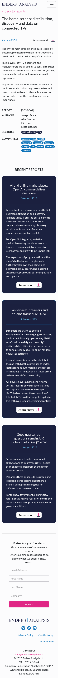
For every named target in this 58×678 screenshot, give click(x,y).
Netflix (40, 146)
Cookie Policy (45, 634)
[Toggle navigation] (51, 4)
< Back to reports (14, 11)
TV (40, 132)
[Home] (19, 4)
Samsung (49, 146)
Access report (40, 39)
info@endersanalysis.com (29, 654)
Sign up (29, 604)
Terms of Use (46, 641)
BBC (42, 139)
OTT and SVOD (29, 132)
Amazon (26, 139)
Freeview (49, 143)
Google (25, 146)
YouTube (26, 150)
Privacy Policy (25, 634)
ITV (33, 146)
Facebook (38, 143)
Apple (35, 139)
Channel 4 (26, 143)
